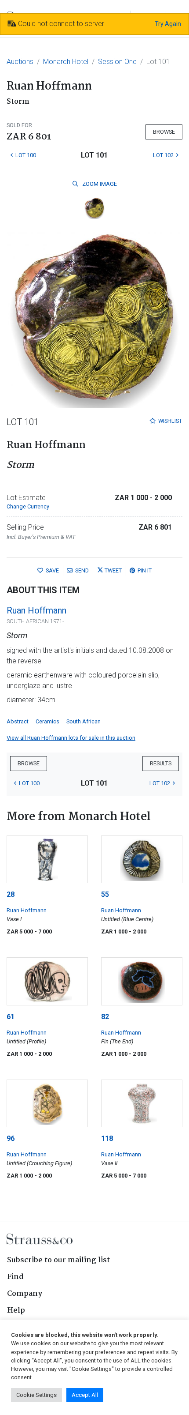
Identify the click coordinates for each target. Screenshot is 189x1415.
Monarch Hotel (65, 61)
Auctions (20, 61)
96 (11, 1138)
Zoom (99, 184)
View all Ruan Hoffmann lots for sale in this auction (71, 737)
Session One (117, 61)
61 (11, 1016)
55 (105, 894)
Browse (164, 131)
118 (107, 1138)
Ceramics (47, 721)
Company (24, 1294)
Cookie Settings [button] (36, 1395)
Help (16, 1311)
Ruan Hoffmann (36, 610)
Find (15, 1277)
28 (11, 894)
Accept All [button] (85, 1395)
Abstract (18, 721)
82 (105, 1016)
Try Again (168, 23)
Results (160, 763)
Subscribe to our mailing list (58, 1260)
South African (83, 721)
